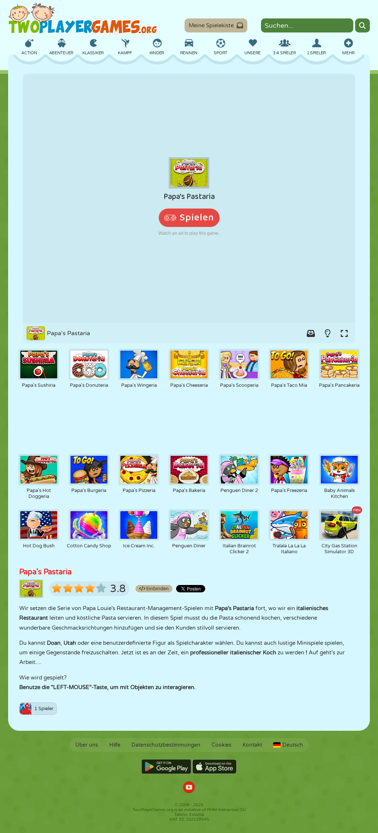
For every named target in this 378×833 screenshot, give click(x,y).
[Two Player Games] (82, 18)
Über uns (86, 745)
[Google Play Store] (166, 766)
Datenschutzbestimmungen (165, 745)
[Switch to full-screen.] (344, 333)
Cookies (221, 745)
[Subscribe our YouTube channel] (189, 788)
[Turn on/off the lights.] (327, 333)
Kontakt (252, 745)
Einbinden (157, 589)
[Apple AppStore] (214, 766)
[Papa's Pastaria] (189, 198)
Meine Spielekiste (211, 25)
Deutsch (292, 745)
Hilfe (114, 745)
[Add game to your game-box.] (310, 333)
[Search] (362, 25)
